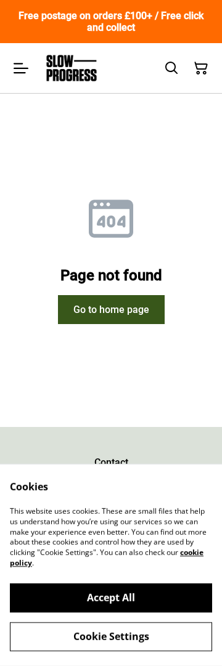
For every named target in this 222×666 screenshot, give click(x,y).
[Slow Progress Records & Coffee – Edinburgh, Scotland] (71, 68)
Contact (111, 462)
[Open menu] (21, 68)
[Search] (171, 68)
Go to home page (111, 309)
